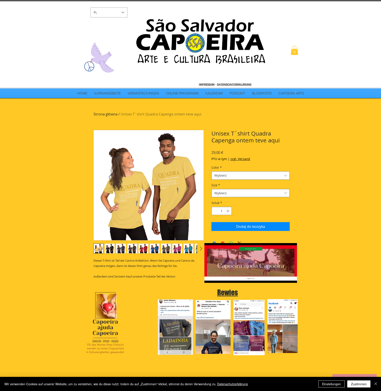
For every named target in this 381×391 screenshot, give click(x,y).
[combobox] (250, 175)
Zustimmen (359, 384)
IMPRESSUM (207, 84)
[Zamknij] (375, 383)
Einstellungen (331, 384)
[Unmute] (217, 277)
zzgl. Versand (240, 159)
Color (216, 168)
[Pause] (210, 277)
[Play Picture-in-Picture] (283, 277)
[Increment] (228, 211)
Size (215, 185)
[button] (294, 50)
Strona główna (105, 114)
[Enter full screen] (291, 277)
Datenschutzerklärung (232, 384)
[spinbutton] (222, 211)
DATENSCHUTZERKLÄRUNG (234, 84)
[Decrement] (215, 211)
